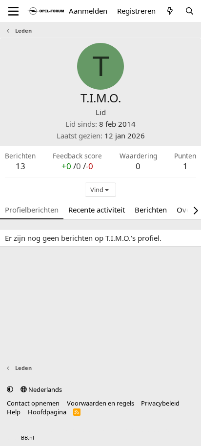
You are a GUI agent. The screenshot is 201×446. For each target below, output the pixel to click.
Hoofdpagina (47, 411)
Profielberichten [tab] (32, 209)
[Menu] (13, 11)
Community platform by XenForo (84, 429)
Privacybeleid (160, 403)
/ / (77, 166)
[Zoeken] (189, 11)
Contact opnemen (33, 403)
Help (13, 411)
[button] (10, 389)
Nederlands (44, 389)
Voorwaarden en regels (100, 403)
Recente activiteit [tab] (96, 209)
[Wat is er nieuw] (170, 11)
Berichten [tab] (151, 209)
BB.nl (27, 437)
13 (20, 166)
